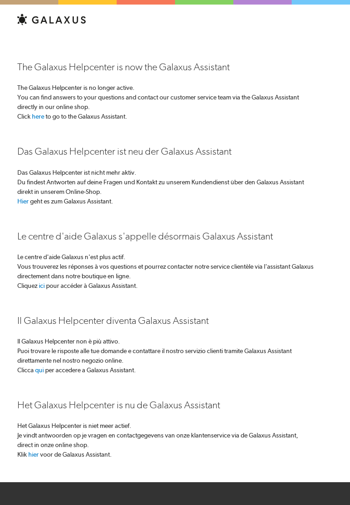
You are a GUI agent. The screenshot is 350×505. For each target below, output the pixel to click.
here (38, 116)
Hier (23, 201)
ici (42, 285)
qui (39, 370)
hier (33, 454)
